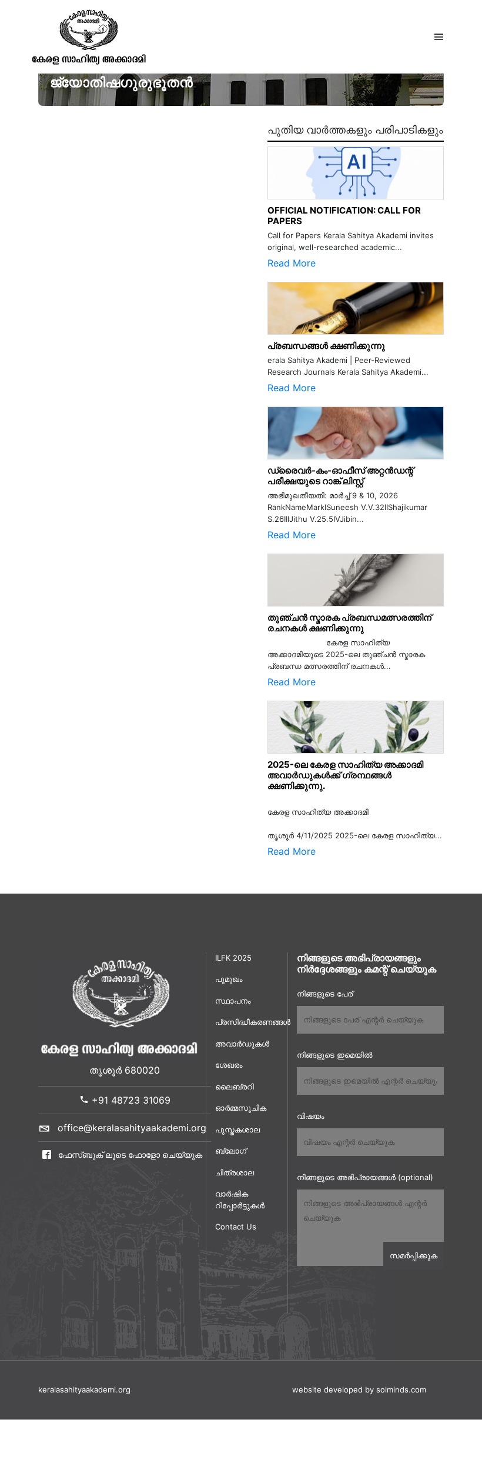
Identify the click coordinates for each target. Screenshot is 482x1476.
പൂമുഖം (228, 979)
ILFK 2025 (233, 957)
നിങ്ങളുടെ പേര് (325, 993)
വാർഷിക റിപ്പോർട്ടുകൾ (240, 1199)
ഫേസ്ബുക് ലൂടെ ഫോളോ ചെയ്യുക (129, 1155)
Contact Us (235, 1226)
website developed (327, 1389)
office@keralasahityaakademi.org (132, 1128)
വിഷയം (310, 1116)
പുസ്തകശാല (237, 1129)
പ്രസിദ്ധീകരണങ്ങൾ (247, 1022)
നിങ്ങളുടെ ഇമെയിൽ (334, 1054)
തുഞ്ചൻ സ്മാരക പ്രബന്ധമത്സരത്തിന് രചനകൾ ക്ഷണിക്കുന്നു (352, 623)
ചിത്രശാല (234, 1172)
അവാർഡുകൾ (242, 1043)
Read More (291, 263)
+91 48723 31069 (129, 1100)
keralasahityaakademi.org (84, 1389)
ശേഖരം (228, 1064)
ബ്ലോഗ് (230, 1150)
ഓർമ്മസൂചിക (240, 1107)
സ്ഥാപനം (232, 1000)
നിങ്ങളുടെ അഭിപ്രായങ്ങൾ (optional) (365, 1177)
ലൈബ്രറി (234, 1086)
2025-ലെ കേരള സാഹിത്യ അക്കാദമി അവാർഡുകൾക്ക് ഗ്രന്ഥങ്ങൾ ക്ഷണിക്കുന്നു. (345, 775)
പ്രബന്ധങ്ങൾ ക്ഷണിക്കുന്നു (326, 345)
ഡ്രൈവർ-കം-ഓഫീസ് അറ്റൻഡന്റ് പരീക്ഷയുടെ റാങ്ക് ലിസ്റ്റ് (340, 476)
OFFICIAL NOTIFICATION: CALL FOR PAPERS (344, 215)
